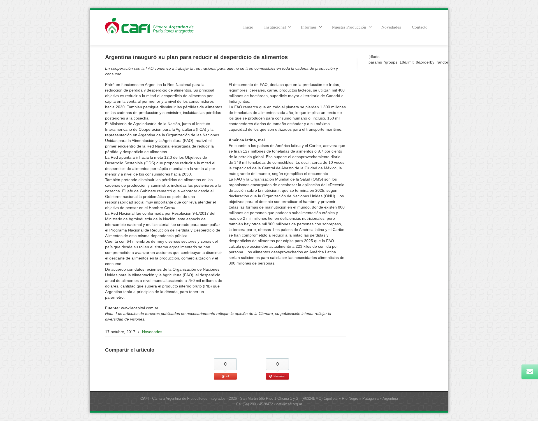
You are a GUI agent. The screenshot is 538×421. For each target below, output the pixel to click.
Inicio (248, 27)
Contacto (420, 27)
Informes (309, 27)
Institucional (275, 27)
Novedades (391, 27)
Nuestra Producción (349, 27)
